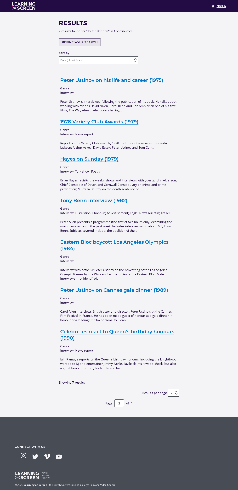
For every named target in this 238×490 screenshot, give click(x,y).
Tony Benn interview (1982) (93, 200)
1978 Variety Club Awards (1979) (99, 122)
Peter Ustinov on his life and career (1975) (111, 80)
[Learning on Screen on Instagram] (23, 455)
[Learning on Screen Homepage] (24, 6)
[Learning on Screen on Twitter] (35, 457)
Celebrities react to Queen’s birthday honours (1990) (117, 335)
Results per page (154, 393)
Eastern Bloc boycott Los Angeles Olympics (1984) (114, 245)
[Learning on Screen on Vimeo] (47, 457)
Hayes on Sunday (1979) (89, 159)
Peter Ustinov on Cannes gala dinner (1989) (114, 290)
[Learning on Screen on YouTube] (59, 457)
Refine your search (80, 42)
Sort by (64, 53)
